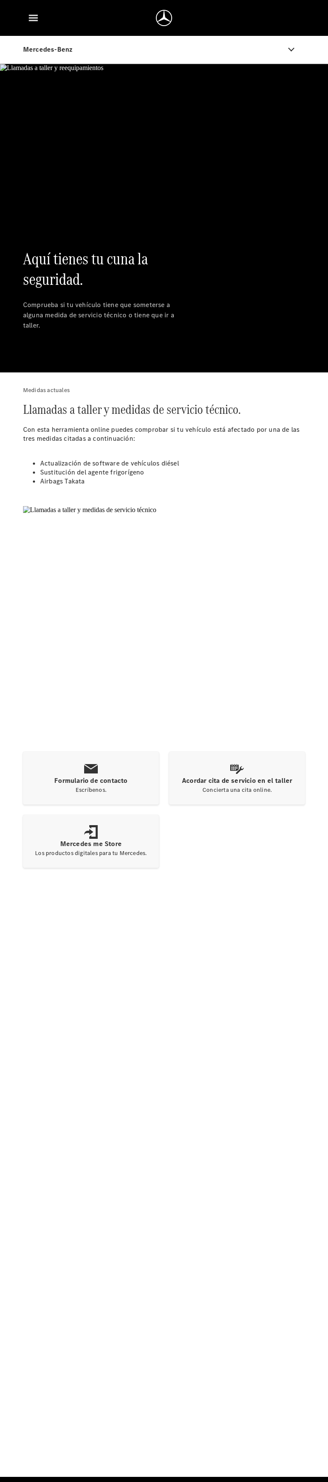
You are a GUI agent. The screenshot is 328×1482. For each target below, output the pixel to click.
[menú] (33, 18)
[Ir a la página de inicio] (164, 18)
